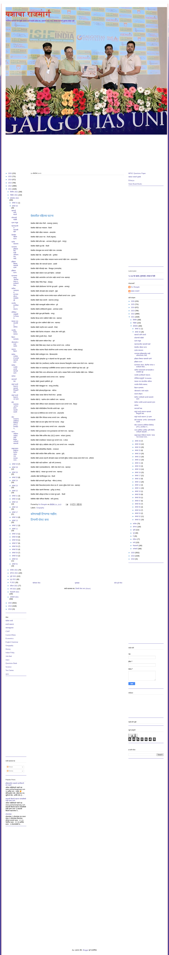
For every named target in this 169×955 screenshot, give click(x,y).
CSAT (8, 631)
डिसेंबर (135, 320)
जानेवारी (135, 549)
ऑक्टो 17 (15, 512)
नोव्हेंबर (135, 323)
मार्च (134, 542)
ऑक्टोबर (135, 326)
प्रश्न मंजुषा (15, 223)
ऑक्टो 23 (15, 486)
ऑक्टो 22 (15, 491)
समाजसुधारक (9, 628)
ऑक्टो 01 (15, 564)
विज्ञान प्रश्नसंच (15, 338)
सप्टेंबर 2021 (14, 570)
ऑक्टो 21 (15, 496)
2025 (10, 176)
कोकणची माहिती (14, 218)
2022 (10, 186)
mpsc (8, 660)
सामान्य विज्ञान (14, 350)
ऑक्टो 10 (15, 534)
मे (133, 536)
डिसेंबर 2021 (14, 192)
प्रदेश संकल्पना (15, 243)
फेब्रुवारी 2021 (14, 592)
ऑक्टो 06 (15, 546)
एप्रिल (135, 539)
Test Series (10, 670)
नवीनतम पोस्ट (36, 583)
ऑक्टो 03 (15, 556)
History (8, 649)
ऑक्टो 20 (15, 499)
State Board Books (135, 184)
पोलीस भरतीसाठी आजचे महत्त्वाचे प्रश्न (15, 358)
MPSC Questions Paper (137, 173)
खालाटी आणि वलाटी (14, 212)
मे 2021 (12, 582)
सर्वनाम (13, 376)
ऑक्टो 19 (15, 502)
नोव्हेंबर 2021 (14, 195)
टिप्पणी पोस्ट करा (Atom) (83, 588)
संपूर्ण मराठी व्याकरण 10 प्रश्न (15, 397)
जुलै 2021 (13, 576)
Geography (40, 508)
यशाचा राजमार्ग (28, 14)
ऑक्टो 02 (15, 559)
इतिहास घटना (14, 272)
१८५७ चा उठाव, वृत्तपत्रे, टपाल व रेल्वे (141, 276)
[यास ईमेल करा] (71, 504)
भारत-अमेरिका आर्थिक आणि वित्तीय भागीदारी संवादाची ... (15, 438)
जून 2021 (13, 579)
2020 (10, 603)
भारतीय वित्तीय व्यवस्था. (15, 332)
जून (134, 533)
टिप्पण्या (10, 771)
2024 (10, 180)
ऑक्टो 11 (15, 529)
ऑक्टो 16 (15, 517)
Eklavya (131, 180)
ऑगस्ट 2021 (14, 573)
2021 (10, 189)
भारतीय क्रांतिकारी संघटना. (142, 375)
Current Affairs (11, 635)
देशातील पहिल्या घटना (14, 237)
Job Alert (9, 656)
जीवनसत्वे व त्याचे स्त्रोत (15, 344)
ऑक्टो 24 (15, 480)
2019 (10, 606)
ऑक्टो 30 (15, 206)
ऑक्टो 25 (15, 477)
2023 (10, 183)
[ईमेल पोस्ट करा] (67, 504)
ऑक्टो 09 (15, 537)
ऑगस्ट (135, 527)
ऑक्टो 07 (15, 543)
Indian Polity (10, 653)
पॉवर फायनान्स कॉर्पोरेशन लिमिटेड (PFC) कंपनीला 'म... (15, 423)
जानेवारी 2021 (14, 597)
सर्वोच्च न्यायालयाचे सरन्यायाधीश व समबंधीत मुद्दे (15, 294)
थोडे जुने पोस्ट (118, 583)
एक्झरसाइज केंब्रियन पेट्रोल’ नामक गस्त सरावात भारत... (15, 454)
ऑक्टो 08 (15, 540)
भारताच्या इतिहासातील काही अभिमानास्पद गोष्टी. (15, 252)
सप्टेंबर (135, 524)
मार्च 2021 (13, 589)
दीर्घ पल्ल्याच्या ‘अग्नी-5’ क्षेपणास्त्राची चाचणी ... (15, 408)
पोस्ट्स (10, 767)
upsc (7, 674)
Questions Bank (11, 663)
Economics (10, 638)
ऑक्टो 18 (15, 507)
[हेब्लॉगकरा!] (73, 504)
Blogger (85, 950)
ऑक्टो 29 (15, 464)
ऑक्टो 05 (15, 549)
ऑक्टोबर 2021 (14, 198)
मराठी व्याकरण (10, 624)
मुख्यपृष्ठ (77, 583)
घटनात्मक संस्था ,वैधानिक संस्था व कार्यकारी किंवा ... (15, 280)
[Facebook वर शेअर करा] (78, 504)
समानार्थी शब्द (14, 380)
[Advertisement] (80, 152)
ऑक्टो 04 (15, 553)
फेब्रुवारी (136, 546)
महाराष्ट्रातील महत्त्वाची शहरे (15, 229)
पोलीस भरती (9, 621)
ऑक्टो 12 (15, 525)
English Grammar (12, 642)
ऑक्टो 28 (15, 467)
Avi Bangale (135, 287)
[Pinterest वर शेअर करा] (80, 504)
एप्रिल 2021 (14, 586)
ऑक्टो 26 (15, 472)
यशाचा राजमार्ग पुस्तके (134, 177)
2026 (10, 173)
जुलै (134, 530)
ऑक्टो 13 (15, 520)
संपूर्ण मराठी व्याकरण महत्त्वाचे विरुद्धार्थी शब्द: (15, 388)
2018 (10, 609)
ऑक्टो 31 (15, 203)
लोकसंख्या (9, 814)
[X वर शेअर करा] (76, 504)
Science (8, 667)
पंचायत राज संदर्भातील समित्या (143, 381)
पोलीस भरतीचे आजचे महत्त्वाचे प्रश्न (15, 369)
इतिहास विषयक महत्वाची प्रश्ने (15, 264)
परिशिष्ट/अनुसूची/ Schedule (15, 315)
